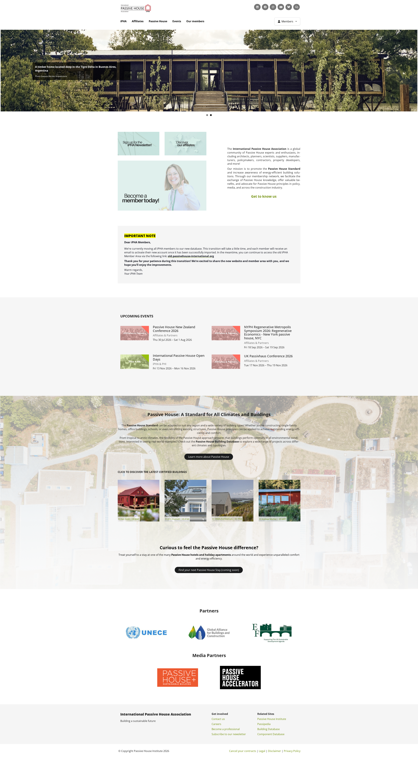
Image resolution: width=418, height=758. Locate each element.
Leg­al (262, 751)
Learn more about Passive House (208, 457)
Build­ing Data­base (268, 729)
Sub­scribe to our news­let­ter (229, 734)
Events (176, 21)
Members (287, 21)
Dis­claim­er (274, 751)
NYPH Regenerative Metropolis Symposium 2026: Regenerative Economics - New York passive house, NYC (268, 332)
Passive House (158, 21)
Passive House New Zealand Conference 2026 (174, 329)
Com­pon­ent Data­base (270, 734)
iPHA (123, 21)
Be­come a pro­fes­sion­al (226, 729)
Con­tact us (218, 719)
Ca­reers (216, 724)
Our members (195, 21)
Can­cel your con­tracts (242, 751)
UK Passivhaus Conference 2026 (268, 356)
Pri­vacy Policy (292, 751)
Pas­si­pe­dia (264, 724)
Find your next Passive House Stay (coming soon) (209, 570)
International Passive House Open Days (178, 357)
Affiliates (138, 21)
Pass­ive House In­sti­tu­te (271, 719)
